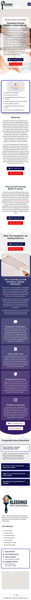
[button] (29, 4)
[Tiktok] (17, 595)
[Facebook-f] (14, 595)
